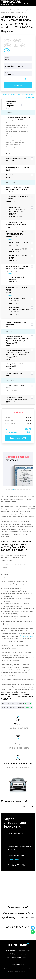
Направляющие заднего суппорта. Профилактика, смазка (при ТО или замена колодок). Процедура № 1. (17, 339)
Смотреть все (27, 806)
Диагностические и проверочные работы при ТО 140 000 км (18, 119)
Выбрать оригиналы (10, 94)
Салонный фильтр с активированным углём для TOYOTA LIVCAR (19, 309)
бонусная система (26, 636)
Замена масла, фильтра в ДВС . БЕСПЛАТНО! (17, 159)
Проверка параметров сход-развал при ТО (16, 365)
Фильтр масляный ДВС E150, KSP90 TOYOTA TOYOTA (16, 233)
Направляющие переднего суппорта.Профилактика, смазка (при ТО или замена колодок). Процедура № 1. (17, 353)
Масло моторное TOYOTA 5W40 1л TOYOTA (17, 198)
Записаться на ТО (18, 438)
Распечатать (30, 98)
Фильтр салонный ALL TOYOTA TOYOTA (16, 289)
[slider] (25, 79)
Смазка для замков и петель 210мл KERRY (16, 387)
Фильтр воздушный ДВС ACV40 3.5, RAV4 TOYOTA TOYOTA (17, 267)
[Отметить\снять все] (22, 105)
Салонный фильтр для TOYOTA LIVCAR (17, 300)
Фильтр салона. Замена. (14, 175)
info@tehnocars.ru (12, 950)
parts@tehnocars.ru (14, 957)
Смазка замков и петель (14, 373)
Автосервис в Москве (7, 4)
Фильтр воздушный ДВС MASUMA (18, 278)
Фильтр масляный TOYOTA (18, 243)
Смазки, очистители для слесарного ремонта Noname (16, 224)
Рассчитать (18, 85)
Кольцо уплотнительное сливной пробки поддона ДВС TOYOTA (17, 188)
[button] (7, 489)
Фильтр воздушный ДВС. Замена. (17, 168)
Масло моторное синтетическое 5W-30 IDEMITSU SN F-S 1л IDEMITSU (17, 210)
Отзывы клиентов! (14, 801)
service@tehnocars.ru (15, 954)
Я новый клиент (18, 412)
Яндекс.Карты (13, 859)
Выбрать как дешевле (25, 94)
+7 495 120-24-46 (15, 834)
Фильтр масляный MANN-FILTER (18, 257)
